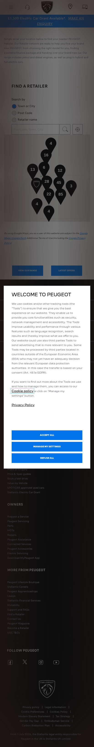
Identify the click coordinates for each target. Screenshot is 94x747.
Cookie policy (22, 391)
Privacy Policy (23, 405)
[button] (47, 446)
